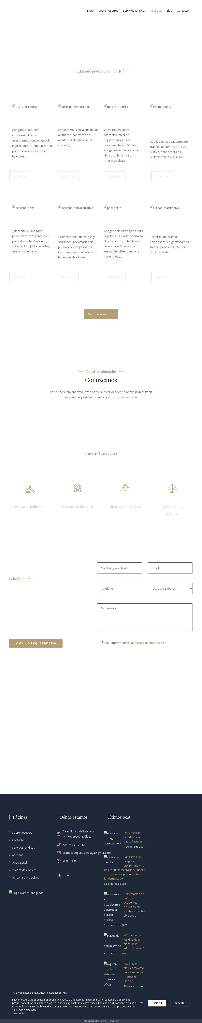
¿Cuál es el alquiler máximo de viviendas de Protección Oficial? (134, 972)
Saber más (20, 176)
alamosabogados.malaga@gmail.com (87, 853)
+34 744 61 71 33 (74, 844)
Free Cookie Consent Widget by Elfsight (101, 1021)
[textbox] (78, 150)
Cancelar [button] (180, 1003)
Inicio (90, 10)
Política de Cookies (24, 870)
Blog (169, 10)
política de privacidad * (150, 643)
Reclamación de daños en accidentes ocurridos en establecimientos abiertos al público (124, 907)
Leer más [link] (18, 1013)
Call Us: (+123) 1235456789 (36, 643)
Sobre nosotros (108, 10)
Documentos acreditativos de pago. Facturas (134, 837)
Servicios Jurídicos (134, 10)
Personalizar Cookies (25, 877)
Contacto (183, 10)
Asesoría (156, 10)
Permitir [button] (157, 1002)
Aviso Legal (19, 862)
